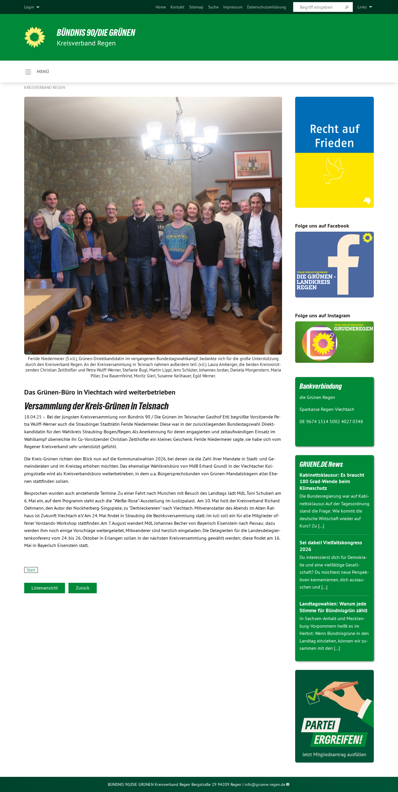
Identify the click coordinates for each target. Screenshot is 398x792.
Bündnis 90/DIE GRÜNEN (96, 32)
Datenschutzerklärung (266, 7)
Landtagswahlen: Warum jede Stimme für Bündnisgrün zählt (333, 607)
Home (161, 7)
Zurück (82, 588)
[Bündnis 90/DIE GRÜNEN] (34, 37)
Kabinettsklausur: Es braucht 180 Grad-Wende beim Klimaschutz (332, 481)
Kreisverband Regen (44, 87)
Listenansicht (44, 588)
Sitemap (196, 7)
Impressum (232, 7)
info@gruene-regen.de (264, 784)
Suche (213, 7)
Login (29, 7)
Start (31, 570)
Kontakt (177, 7)
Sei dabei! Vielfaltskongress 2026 (331, 545)
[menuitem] (161, 7)
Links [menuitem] (362, 7)
